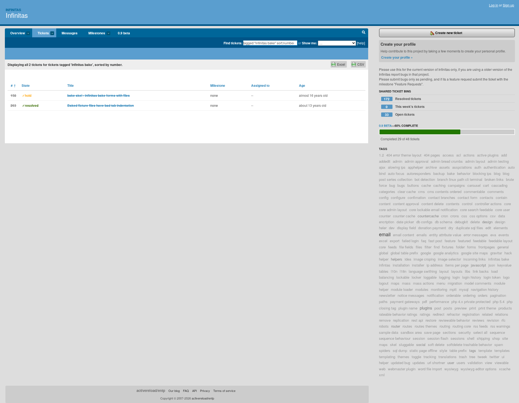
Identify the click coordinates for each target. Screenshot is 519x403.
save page (432, 332)
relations (501, 314)
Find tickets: (233, 43)
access (448, 155)
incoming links (474, 259)
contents (453, 203)
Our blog (174, 390)
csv (493, 215)
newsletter (387, 295)
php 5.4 (498, 301)
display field (406, 227)
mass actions (423, 283)
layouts (457, 271)
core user (502, 209)
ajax (382, 167)
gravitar (496, 252)
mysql (463, 289)
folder (460, 246)
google (426, 252)
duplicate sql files (469, 227)
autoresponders (419, 173)
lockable (402, 277)
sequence (497, 332)
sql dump (400, 350)
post (437, 308)
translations (447, 356)
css (464, 215)
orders (483, 295)
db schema (443, 221)
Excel (341, 64)
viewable (501, 362)
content (385, 203)
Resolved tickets (402, 98)
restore (430, 320)
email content (403, 234)
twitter (494, 356)
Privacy (205, 390)
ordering (469, 295)
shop (496, 338)
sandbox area (411, 332)
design (487, 221)
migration (455, 283)
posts (448, 308)
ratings (425, 314)
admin (397, 161)
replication (401, 320)
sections (449, 332)
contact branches (441, 197)
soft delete (436, 344)
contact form (467, 197)
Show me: (309, 43)
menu (441, 283)
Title (70, 85)
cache (426, 185)
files (419, 246)
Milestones (94, 33)
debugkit (461, 221)
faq (423, 240)
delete (475, 221)
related (487, 314)
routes (407, 326)
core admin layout (393, 209)
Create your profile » (397, 57)
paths (383, 301)
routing (445, 326)
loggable (430, 277)
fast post (435, 240)
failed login (410, 240)
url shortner (436, 362)
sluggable (406, 344)
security (464, 332)
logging (444, 277)
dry (450, 227)
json (491, 265)
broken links (494, 179)
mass (406, 283)
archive (431, 167)
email (385, 234)
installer (418, 265)
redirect (438, 314)
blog (497, 173)
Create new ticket (448, 32)
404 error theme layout (403, 155)
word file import (430, 368)
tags (472, 350)
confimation (417, 197)
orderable (453, 295)
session (419, 338)
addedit (384, 161)
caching (439, 185)
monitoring (439, 289)
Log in (493, 5)
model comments (477, 283)
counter (385, 215)
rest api (417, 320)
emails (422, 234)
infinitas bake (498, 259)
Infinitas (13, 9)
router (395, 326)
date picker (405, 221)
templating (387, 356)
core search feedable (476, 209)
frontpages (486, 246)
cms (421, 191)
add (504, 155)
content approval (406, 203)
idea (408, 259)
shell (470, 338)
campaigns (456, 185)
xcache (504, 368)
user (450, 362)
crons (454, 215)
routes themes (426, 326)
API (194, 390)
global (383, 252)
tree (472, 356)
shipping (483, 338)
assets (444, 167)
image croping (424, 259)
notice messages (411, 295)
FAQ (186, 390)
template (485, 350)
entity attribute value (445, 234)
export (395, 240)
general (503, 246)
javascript (478, 265)
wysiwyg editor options (479, 368)
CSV (360, 64)
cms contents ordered (444, 191)
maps (395, 283)
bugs (401, 185)
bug (392, 185)
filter (428, 246)
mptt (453, 289)
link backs (481, 271)
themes (403, 356)
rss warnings (500, 326)
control (467, 203)
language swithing (423, 271)
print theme (487, 308)
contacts (486, 197)
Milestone (217, 85)
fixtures (448, 246)
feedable (479, 240)
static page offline (423, 350)
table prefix (458, 350)
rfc (503, 320)
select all (480, 332)
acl (458, 155)
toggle (416, 356)
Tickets (40, 33)
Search (363, 33)
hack (508, 252)
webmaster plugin (401, 368)
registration (471, 314)
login (456, 277)
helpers (396, 259)
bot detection (425, 179)
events (503, 234)
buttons (413, 185)
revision (493, 320)
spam (498, 344)
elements (501, 227)
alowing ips (396, 167)
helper (383, 259)
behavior (463, 173)
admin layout (475, 161)
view (488, 362)
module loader (402, 289)
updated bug (400, 362)
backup (439, 173)
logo (506, 277)
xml (382, 374)
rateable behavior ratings (398, 314)
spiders (384, 350)
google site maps (474, 252)
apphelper (415, 167)
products (505, 308)
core (507, 203)
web (382, 368)
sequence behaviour (394, 338)
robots (384, 326)
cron (444, 215)
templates (502, 350)
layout (444, 271)
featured (464, 240)
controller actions (488, 203)
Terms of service (224, 390)
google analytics (446, 252)
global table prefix (404, 252)
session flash (437, 338)
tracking (430, 356)
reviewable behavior (454, 320)
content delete (432, 203)
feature (450, 240)
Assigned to (260, 85)
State (26, 85)
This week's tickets (405, 106)
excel (383, 240)
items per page (456, 265)
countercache (428, 215)
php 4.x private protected (470, 301)
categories (387, 191)
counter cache (404, 215)
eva (493, 234)
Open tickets (400, 114)
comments (495, 191)
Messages (70, 33)
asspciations (462, 167)
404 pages (432, 155)
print (472, 308)
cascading (499, 185)
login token (492, 277)
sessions (458, 338)
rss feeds (480, 326)
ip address (435, 265)
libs (467, 271)
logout (383, 283)
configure (398, 197)
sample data (388, 332)
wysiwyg (451, 368)
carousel (474, 185)
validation (475, 362)
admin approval (416, 161)
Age (302, 85)
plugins (426, 308)
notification (435, 295)
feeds (392, 246)
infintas (384, 265)
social (420, 344)
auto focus (396, 173)
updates (418, 362)
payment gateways (405, 301)
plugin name (407, 308)
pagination (498, 295)
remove (385, 320)
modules (421, 289)
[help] (361, 43)
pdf (424, 301)
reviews (478, 320)
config (383, 197)
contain (501, 197)
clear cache (407, 191)
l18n (403, 271)
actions (469, 155)
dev (392, 227)
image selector (449, 259)
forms (471, 246)
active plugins (488, 155)
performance (439, 301)
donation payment (432, 227)
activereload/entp (151, 390)
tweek (482, 356)
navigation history (484, 289)
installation (401, 265)
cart (486, 185)
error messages (476, 234)
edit (488, 227)
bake (451, 173)
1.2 (381, 155)
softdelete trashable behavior (469, 344)
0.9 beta (124, 33)
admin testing (498, 161)
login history (471, 277)
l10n (394, 271)
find (437, 246)
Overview (15, 33)
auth (477, 167)
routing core (462, 326)
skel (393, 344)
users (461, 362)
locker (416, 277)
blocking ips (482, 173)
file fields (406, 246)
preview (461, 308)
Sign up (508, 5)
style (443, 350)
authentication (494, 167)
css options (479, 215)
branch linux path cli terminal (459, 179)
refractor (453, 314)
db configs (424, 221)
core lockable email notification (433, 209)
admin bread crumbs (447, 161)
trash (463, 356)
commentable (474, 191)
